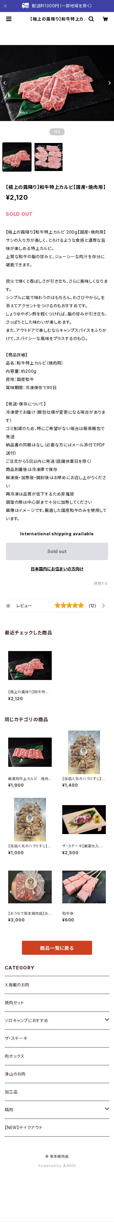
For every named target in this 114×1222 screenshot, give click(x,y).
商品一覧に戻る (57, 948)
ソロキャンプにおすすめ (27, 1020)
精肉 (9, 1109)
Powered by (50, 1166)
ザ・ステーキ (16, 1038)
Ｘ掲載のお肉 (17, 984)
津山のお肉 (15, 1073)
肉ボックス (15, 1056)
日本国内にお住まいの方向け (57, 568)
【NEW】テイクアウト (24, 1127)
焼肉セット (14, 1002)
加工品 (11, 1091)
